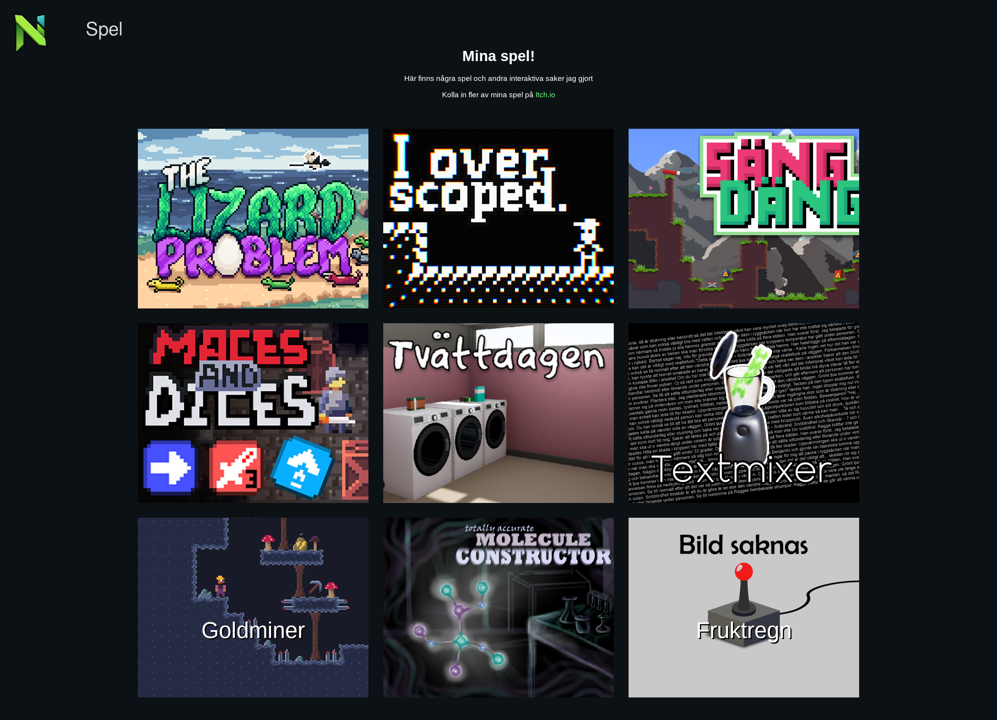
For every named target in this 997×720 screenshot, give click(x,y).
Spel (104, 30)
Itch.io (545, 95)
